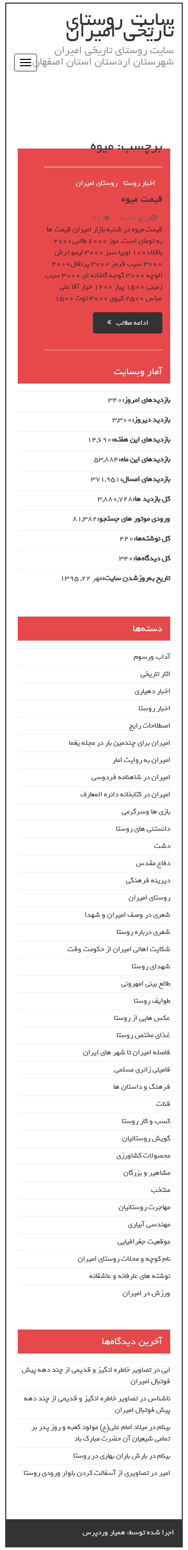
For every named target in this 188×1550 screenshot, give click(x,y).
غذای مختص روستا (143, 1035)
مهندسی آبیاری (149, 1225)
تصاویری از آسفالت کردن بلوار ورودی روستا (86, 1473)
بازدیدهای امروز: (146, 400)
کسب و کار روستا (146, 1121)
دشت (162, 846)
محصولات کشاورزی (143, 1156)
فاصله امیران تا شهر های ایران (126, 1053)
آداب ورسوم (152, 657)
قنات (163, 1104)
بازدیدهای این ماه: (144, 459)
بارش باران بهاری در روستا (110, 1456)
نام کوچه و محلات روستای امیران (124, 1259)
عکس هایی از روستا (142, 1018)
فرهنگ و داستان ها (141, 1087)
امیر (164, 1473)
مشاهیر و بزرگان (146, 1173)
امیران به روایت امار (141, 760)
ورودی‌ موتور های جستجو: (133, 519)
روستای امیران (97, 183)
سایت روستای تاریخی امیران (120, 25)
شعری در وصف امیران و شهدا (127, 915)
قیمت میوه (141, 199)
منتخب (160, 1190)
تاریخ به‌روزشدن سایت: (136, 578)
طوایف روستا (152, 1001)
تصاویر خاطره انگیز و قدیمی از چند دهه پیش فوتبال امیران (96, 1375)
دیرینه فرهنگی (148, 881)
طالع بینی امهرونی (145, 984)
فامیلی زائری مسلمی (142, 1070)
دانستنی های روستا (143, 829)
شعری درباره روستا (143, 932)
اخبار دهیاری (152, 691)
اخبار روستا (139, 183)
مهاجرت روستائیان (144, 1207)
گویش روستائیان (146, 1139)
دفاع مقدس (153, 863)
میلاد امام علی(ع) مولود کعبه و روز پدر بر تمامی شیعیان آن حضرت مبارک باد (100, 1433)
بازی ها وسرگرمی (146, 812)
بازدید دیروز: (151, 420)
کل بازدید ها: (151, 499)
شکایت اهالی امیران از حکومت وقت (118, 949)
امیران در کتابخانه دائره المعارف (125, 795)
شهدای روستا (151, 967)
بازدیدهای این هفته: (141, 440)
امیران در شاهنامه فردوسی (130, 777)
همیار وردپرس (104, 1533)
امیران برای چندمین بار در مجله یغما (119, 743)
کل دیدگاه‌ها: (151, 558)
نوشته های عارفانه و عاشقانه (129, 1276)
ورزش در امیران (146, 1293)
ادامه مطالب (129, 322)
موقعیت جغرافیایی (144, 1242)
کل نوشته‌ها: (152, 539)
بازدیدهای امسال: (145, 479)
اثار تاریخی (155, 674)
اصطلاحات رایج (149, 726)
